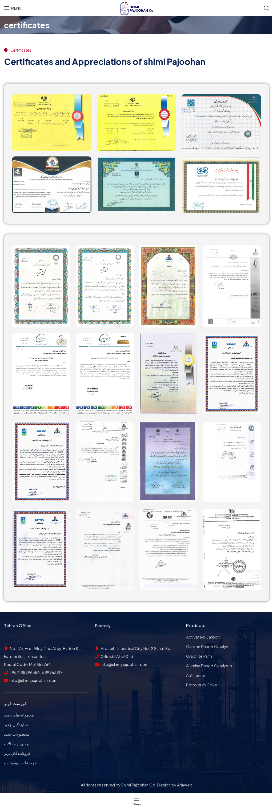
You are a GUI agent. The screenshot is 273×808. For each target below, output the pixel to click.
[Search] (266, 8)
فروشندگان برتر (17, 753)
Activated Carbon (203, 636)
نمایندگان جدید (16, 724)
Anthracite (196, 675)
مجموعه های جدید (19, 714)
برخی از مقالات (16, 743)
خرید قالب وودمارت (20, 762)
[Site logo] (136, 7)
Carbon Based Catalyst (208, 646)
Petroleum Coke (201, 684)
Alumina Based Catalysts (209, 665)
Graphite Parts (199, 655)
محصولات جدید (16, 733)
